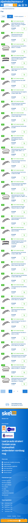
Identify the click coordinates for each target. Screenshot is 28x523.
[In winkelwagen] (24, 28)
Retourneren (5, 486)
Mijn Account (5, 495)
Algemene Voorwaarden (8, 493)
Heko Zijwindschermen (8, 8)
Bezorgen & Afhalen (6, 484)
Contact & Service (6, 480)
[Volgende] (25, 391)
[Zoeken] (15, 5)
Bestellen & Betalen (6, 482)
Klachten (4, 488)
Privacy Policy (5, 491)
